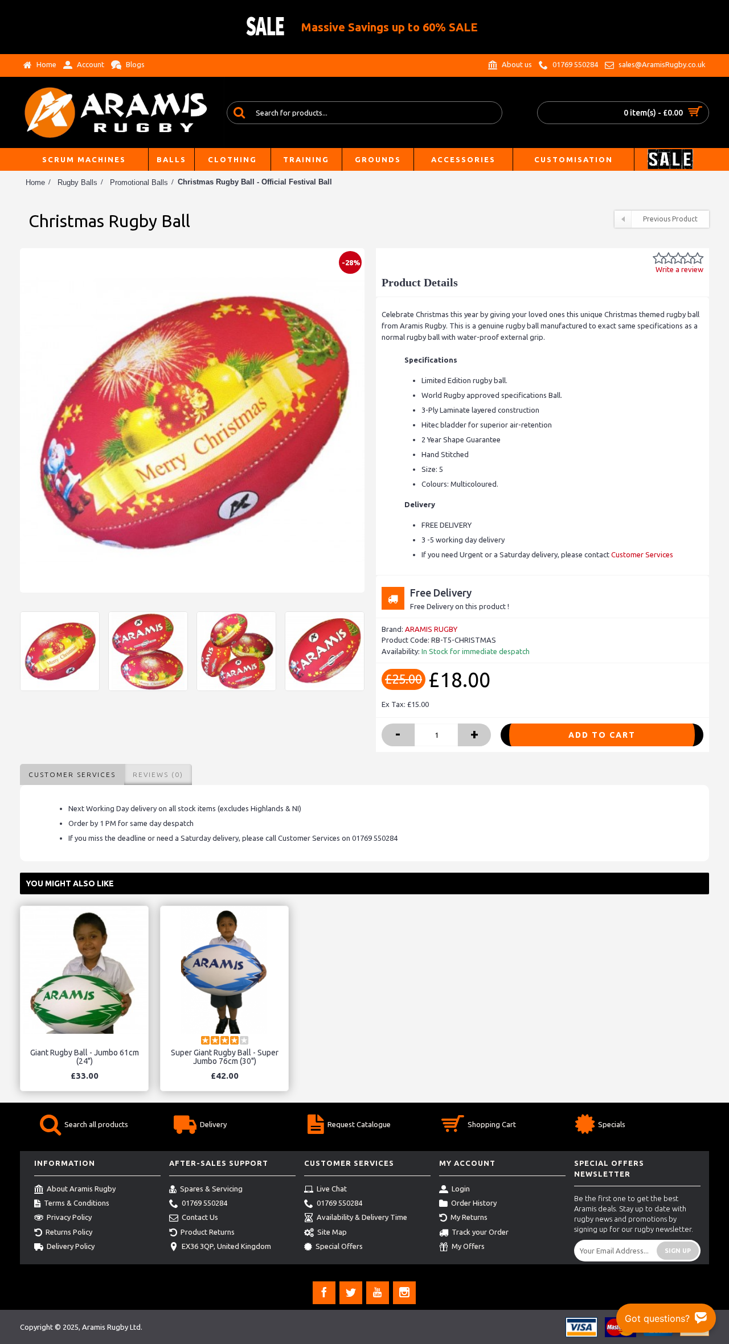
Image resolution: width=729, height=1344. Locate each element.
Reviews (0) (158, 774)
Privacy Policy (69, 1218)
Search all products (96, 1124)
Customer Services (642, 554)
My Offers (468, 1246)
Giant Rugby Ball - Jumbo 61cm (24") (84, 1057)
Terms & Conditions (76, 1203)
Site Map (332, 1232)
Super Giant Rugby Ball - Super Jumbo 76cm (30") (225, 1057)
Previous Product (670, 219)
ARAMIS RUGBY (431, 629)
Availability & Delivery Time (362, 1218)
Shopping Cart (492, 1124)
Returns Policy (69, 1232)
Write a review (679, 269)
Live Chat (332, 1189)
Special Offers (339, 1246)
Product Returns (208, 1232)
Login (461, 1189)
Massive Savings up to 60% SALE (389, 27)
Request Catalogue (359, 1124)
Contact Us (200, 1218)
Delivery (213, 1124)
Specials (611, 1124)
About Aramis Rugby (81, 1189)
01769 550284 (204, 1203)
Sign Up (678, 1250)
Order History (474, 1203)
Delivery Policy (71, 1246)
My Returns (469, 1218)
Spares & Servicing (211, 1189)
